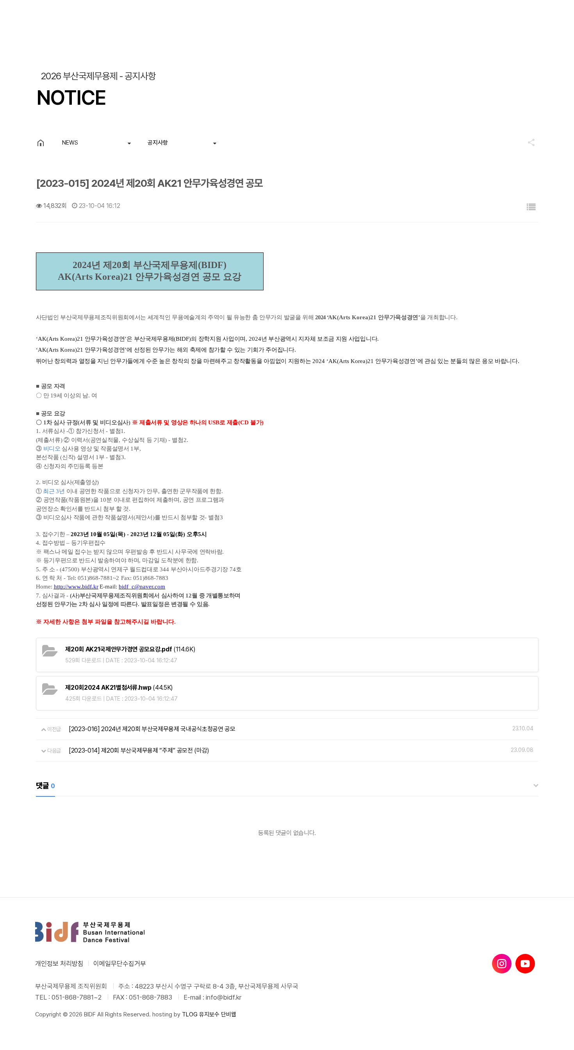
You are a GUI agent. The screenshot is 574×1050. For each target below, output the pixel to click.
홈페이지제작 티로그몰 (61, 1022)
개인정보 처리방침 (59, 964)
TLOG (190, 1014)
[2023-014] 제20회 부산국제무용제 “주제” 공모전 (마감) (139, 750)
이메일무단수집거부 (119, 964)
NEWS (70, 142)
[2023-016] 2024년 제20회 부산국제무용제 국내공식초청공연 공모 (152, 729)
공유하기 (527, 142)
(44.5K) (119, 687)
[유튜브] (525, 963)
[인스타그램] (502, 963)
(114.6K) (130, 649)
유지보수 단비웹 (217, 1014)
